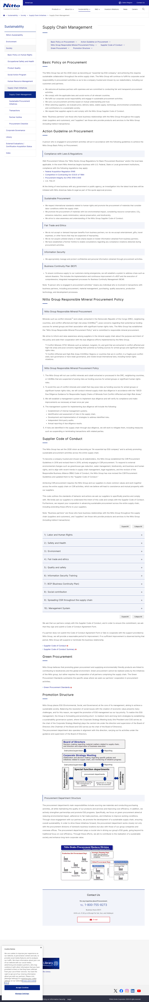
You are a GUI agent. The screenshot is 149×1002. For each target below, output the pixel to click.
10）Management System (57, 608)
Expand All (125, 526)
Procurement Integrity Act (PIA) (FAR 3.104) (63, 178)
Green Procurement (59, 48)
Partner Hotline (15, 117)
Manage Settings (22, 994)
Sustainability (13, 15)
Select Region (127, 3)
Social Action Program (17, 75)
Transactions (14, 110)
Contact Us (141, 3)
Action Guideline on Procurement (94, 42)
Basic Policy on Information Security (51, 999)
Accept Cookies (22, 988)
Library (9, 137)
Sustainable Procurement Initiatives (19, 102)
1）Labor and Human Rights (58, 534)
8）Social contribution (55, 592)
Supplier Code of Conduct (111, 45)
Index (8, 153)
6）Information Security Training (60, 575)
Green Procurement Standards (57, 687)
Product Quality (14, 68)
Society (23, 15)
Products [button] (55, 9)
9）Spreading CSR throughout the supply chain (68, 600)
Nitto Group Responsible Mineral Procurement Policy (72, 45)
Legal (69, 999)
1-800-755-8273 (96, 904)
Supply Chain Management (20, 94)
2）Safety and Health (55, 543)
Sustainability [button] (83, 9)
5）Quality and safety (55, 567)
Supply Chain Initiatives (37, 15)
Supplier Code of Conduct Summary (59, 649)
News (125, 9)
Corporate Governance (15, 130)
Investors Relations (112, 9)
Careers (135, 9)
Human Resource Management (20, 81)
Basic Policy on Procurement (62, 42)
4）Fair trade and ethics (56, 559)
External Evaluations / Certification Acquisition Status (19, 144)
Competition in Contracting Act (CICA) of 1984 (64, 175)
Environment (11, 41)
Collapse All (138, 526)
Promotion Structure (81, 48)
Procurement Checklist (18, 124)
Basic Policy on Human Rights (20, 55)
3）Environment (52, 551)
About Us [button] (68, 9)
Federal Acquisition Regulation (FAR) (60, 171)
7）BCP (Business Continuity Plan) (61, 583)
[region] (22, 973)
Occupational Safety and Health (21, 61)
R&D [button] (96, 9)
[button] (143, 9)
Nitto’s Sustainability (14, 35)
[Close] (41, 947)
